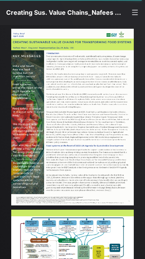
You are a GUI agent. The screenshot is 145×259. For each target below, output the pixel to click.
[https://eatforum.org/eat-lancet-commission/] (74, 203)
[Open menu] (135, 12)
